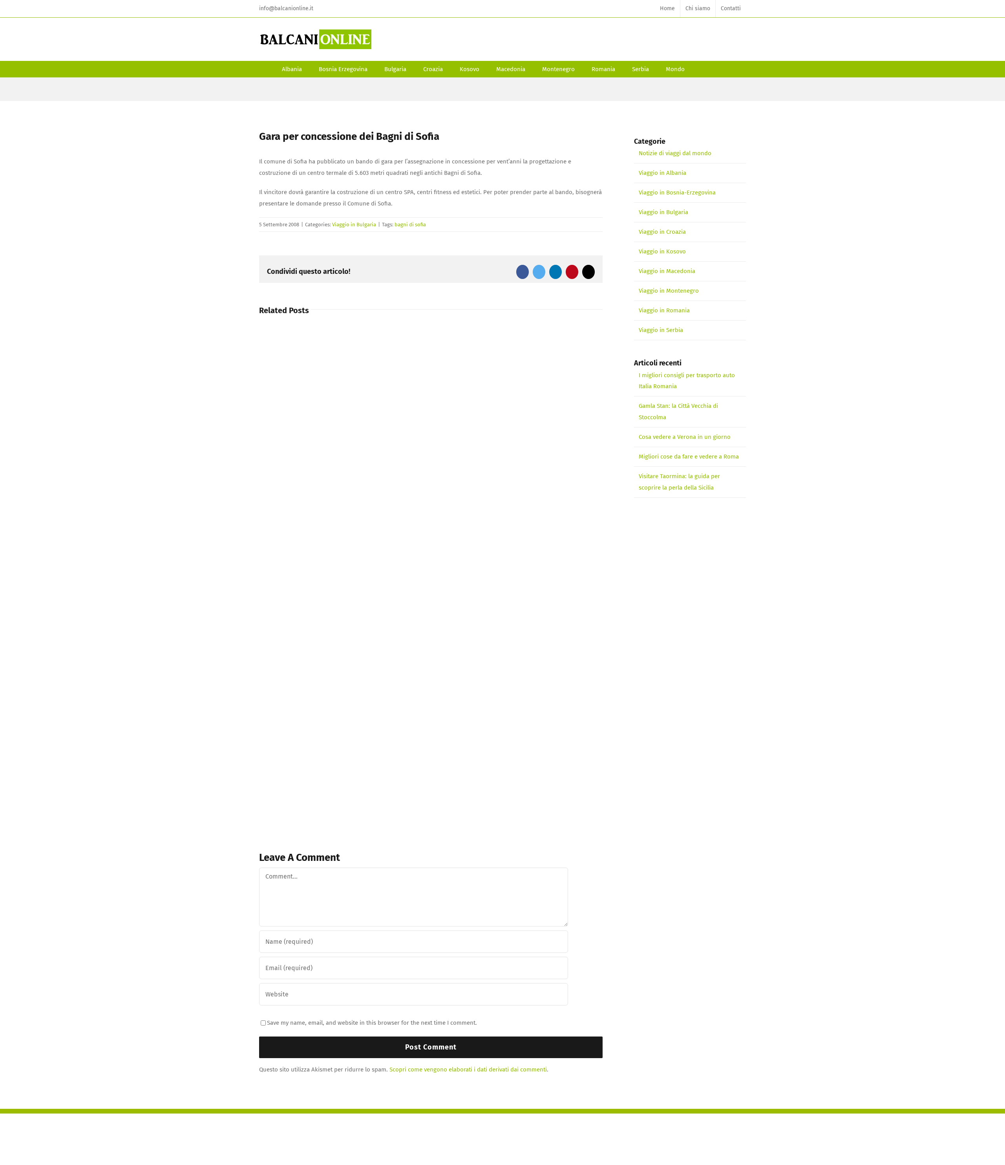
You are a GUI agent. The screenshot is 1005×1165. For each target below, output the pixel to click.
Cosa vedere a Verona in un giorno (685, 436)
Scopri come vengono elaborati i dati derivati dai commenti (468, 1069)
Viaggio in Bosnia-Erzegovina (677, 192)
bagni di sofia (410, 224)
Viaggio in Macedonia (667, 271)
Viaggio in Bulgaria (354, 224)
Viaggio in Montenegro (669, 290)
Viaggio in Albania (662, 172)
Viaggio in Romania (664, 310)
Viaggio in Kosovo (662, 251)
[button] (704, 69)
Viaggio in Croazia (662, 231)
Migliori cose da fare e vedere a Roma (689, 456)
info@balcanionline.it (286, 8)
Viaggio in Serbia (661, 330)
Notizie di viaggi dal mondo (675, 153)
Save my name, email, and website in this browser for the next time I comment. (372, 1022)
